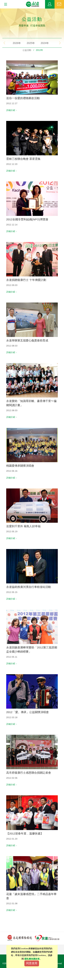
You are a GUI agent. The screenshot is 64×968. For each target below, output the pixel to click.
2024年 (45, 43)
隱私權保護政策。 (33, 959)
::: (1, 10)
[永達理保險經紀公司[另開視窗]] (19, 937)
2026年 (17, 43)
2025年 (31, 43)
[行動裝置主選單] (4, 4)
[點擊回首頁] (33, 4)
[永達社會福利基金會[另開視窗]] (47, 938)
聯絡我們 (59, 4)
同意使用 (31, 963)
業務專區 (50, 4)
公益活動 (27, 50)
